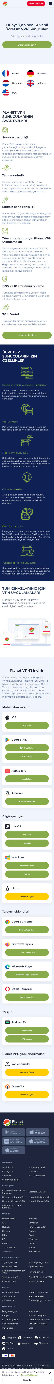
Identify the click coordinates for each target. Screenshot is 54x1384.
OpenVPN (7, 1251)
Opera (32, 1235)
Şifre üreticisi (8, 1300)
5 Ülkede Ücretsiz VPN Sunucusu (13, 1191)
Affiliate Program (37, 1315)
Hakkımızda (34, 1311)
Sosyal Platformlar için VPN (13, 1272)
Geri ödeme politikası (39, 1319)
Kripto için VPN (36, 1281)
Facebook (27, 1337)
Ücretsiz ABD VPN (38, 1191)
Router (32, 1247)
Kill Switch (34, 1171)
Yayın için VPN (9, 1262)
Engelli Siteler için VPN (40, 1277)
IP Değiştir (7, 1171)
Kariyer (5, 1315)
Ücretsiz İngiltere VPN (13, 1197)
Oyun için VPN (36, 1266)
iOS (4, 1223)
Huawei (6, 1227)
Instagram (27, 1343)
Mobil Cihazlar (9, 1218)
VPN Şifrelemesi (37, 1175)
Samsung (33, 1223)
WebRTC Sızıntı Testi (39, 1292)
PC (3, 1239)
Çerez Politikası (29, 1375)
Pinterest (43, 1343)
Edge (4, 1235)
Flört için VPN (9, 1281)
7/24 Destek (8, 1328)
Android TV (34, 1251)
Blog (31, 1328)
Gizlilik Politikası (10, 1324)
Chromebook (8, 1247)
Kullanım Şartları (10, 1319)
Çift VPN (6, 1175)
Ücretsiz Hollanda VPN (40, 1197)
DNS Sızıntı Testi (10, 1292)
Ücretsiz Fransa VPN (39, 1201)
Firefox (32, 1231)
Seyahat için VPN (10, 1277)
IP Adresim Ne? (36, 1296)
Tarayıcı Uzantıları (37, 1227)
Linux (31, 1243)
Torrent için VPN (37, 1272)
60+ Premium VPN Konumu (11, 1206)
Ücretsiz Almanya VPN (13, 1201)
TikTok (9, 1348)
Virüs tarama (8, 1296)
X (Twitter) (44, 1337)
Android (33, 1218)
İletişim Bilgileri (10, 1311)
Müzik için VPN (9, 1266)
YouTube (10, 1343)
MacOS (5, 1243)
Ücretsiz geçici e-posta (40, 1300)
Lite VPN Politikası (38, 1324)
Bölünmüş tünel (37, 1167)
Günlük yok (8, 1167)
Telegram (11, 1337)
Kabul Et (27, 1380)
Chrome (6, 1231)
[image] (27, 1121)
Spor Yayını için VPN (39, 1262)
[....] (5, 3)
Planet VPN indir (36, 4)
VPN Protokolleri (10, 1180)
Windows (33, 1239)
